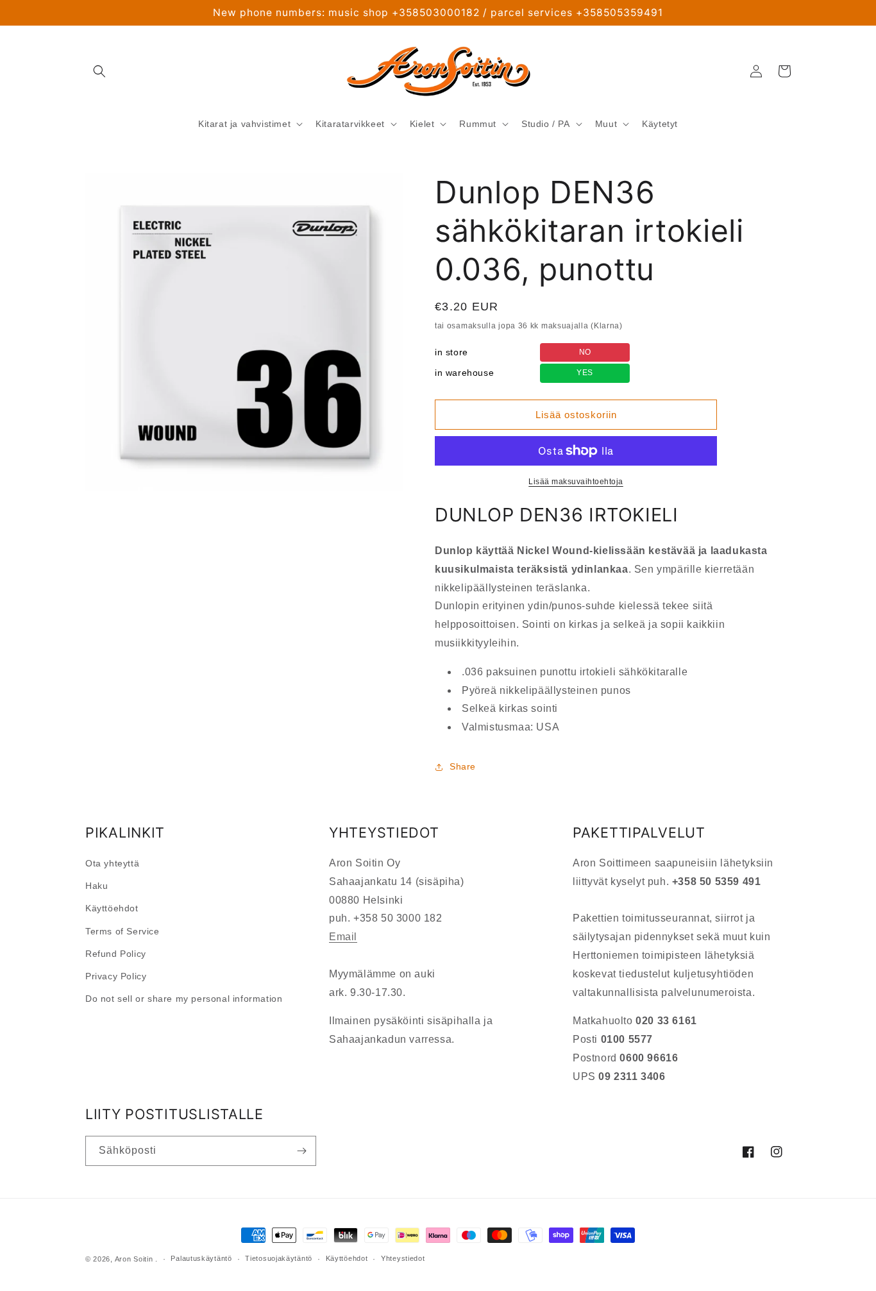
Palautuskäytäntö (201, 1258)
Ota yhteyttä (112, 863)
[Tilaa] (301, 1151)
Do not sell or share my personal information (183, 998)
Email (343, 936)
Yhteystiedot (403, 1258)
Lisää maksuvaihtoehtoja (575, 481)
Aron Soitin (134, 1259)
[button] (99, 71)
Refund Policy (115, 954)
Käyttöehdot (112, 908)
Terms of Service (122, 931)
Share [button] (463, 766)
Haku (96, 886)
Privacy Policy (115, 976)
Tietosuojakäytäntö (278, 1258)
